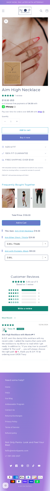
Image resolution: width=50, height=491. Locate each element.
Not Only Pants (27, 486)
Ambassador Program (14, 404)
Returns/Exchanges (13, 416)
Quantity (5, 116)
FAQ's (7, 393)
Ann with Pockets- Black (17, 251)
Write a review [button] (25, 308)
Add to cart (25, 130)
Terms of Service (12, 427)
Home (7, 387)
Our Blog (9, 398)
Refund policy (11, 433)
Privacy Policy (11, 422)
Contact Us (10, 410)
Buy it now (25, 137)
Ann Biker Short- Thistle (16, 237)
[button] (3, 11)
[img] (8, 325)
